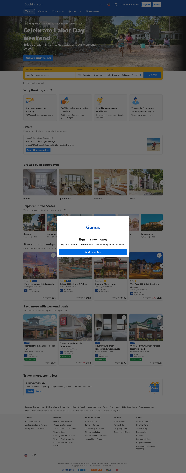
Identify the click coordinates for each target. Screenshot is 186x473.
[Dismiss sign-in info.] (126, 219)
